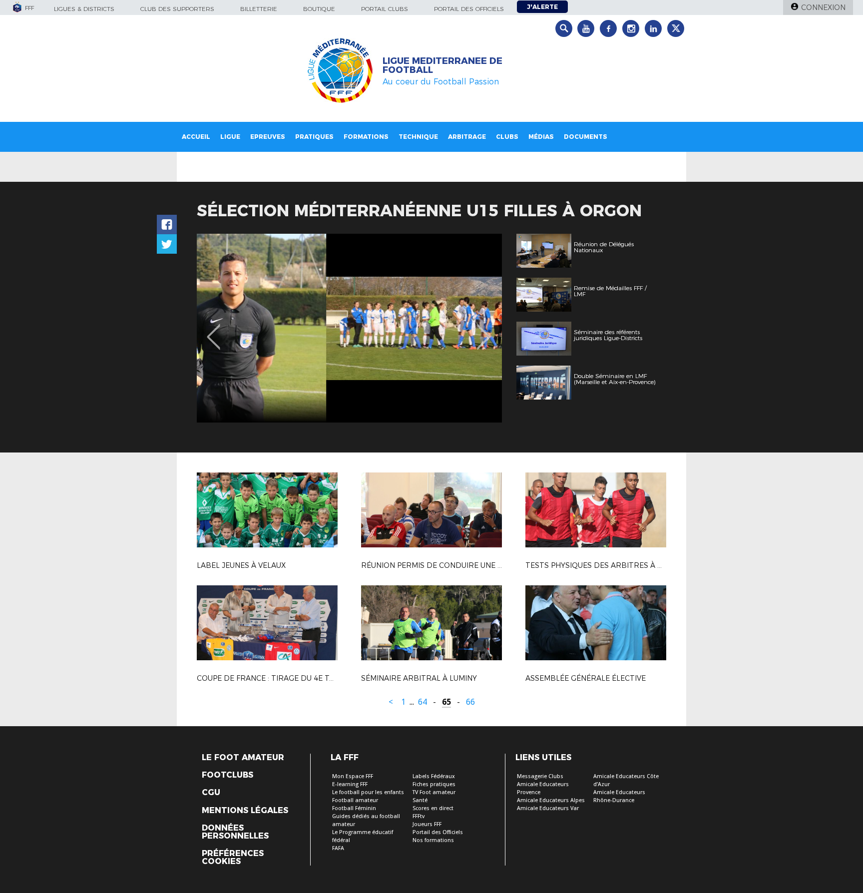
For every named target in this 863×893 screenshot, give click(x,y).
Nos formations (433, 840)
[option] (349, 328)
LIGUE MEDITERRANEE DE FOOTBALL (442, 65)
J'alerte (542, 6)
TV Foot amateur (434, 792)
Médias (541, 136)
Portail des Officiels (438, 832)
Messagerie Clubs (540, 776)
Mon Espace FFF (352, 776)
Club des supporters (177, 8)
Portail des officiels (469, 8)
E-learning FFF (350, 784)
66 (470, 702)
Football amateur (355, 800)
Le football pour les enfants (368, 792)
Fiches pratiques (434, 784)
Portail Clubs (384, 8)
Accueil (196, 136)
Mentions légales (245, 811)
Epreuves (267, 136)
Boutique (319, 8)
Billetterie (258, 8)
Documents (585, 136)
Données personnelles (235, 832)
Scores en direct (433, 808)
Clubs (507, 136)
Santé (420, 800)
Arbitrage (467, 136)
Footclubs (227, 775)
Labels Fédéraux (434, 776)
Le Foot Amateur (243, 758)
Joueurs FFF (427, 824)
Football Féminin (354, 808)
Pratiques (314, 136)
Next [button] (483, 330)
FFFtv (419, 816)
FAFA (338, 848)
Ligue (230, 136)
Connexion (823, 7)
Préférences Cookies (233, 858)
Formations (366, 136)
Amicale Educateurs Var (548, 808)
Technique (418, 136)
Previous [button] (213, 330)
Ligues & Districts (84, 8)
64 (422, 702)
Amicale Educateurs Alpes (551, 800)
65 (446, 702)
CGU (211, 793)
